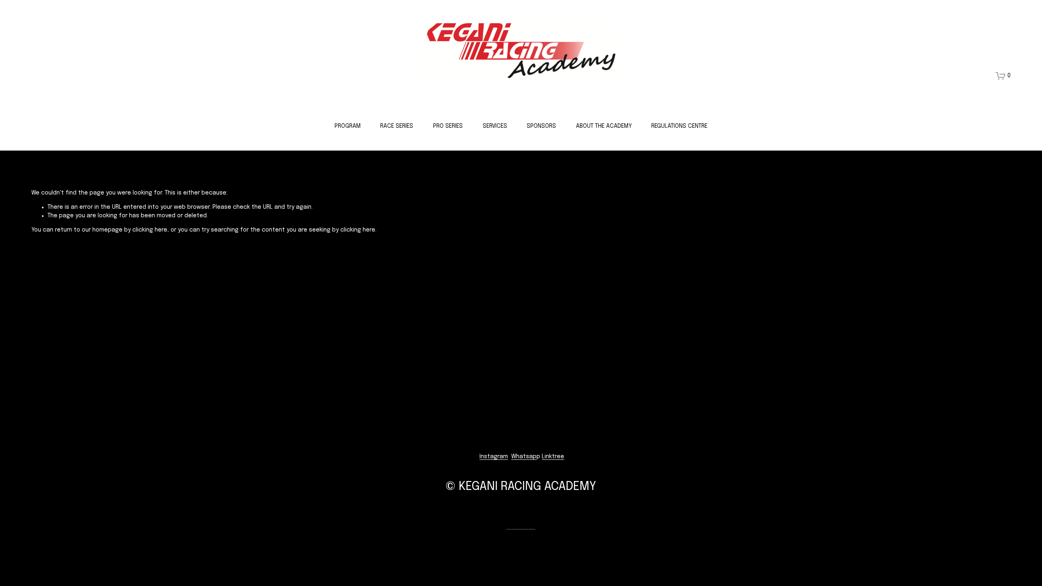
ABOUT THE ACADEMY (604, 126)
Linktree (553, 456)
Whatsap (523, 456)
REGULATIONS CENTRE (679, 126)
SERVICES (495, 126)
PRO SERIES (448, 126)
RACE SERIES (396, 126)
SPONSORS (541, 126)
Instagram (493, 456)
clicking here (149, 230)
